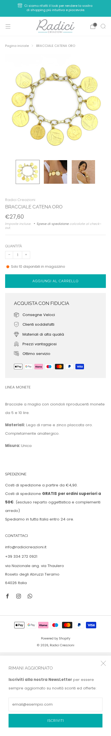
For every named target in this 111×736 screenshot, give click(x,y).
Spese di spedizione (53, 223)
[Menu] (8, 26)
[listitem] (56, 8)
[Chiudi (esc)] (103, 663)
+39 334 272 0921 (21, 556)
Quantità (13, 246)
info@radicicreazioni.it (25, 547)
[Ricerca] (103, 26)
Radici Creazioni (20, 199)
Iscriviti (55, 721)
